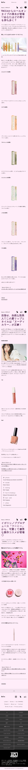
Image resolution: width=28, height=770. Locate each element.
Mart (21, 719)
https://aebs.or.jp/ (9, 764)
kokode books (7, 744)
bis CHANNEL (19, 701)
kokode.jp (21, 737)
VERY (7, 715)
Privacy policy (18, 706)
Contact (20, 704)
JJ (7, 712)
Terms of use (8, 706)
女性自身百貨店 (21, 740)
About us (13, 704)
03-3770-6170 (4, 299)
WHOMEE (3, 683)
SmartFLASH (7, 730)
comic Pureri (7, 733)
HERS (7, 719)
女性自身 (21, 726)
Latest (6, 701)
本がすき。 (7, 737)
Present (6, 704)
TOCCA (3, 297)
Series (12, 701)
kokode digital (21, 744)
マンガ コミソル (21, 733)
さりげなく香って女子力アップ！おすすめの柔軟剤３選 (13, 289)
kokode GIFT (7, 747)
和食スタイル (7, 726)
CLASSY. (21, 712)
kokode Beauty (7, 740)
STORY (21, 715)
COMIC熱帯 (21, 730)
